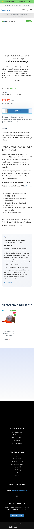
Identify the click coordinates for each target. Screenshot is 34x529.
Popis (4, 128)
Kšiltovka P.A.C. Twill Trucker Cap (8, 334)
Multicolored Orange (9, 331)
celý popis (17, 80)
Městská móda (23, 14)
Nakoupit (27, 2)
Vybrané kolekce (14, 14)
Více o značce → (9, 282)
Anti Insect (28, 186)
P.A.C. (8, 92)
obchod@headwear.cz (19, 490)
